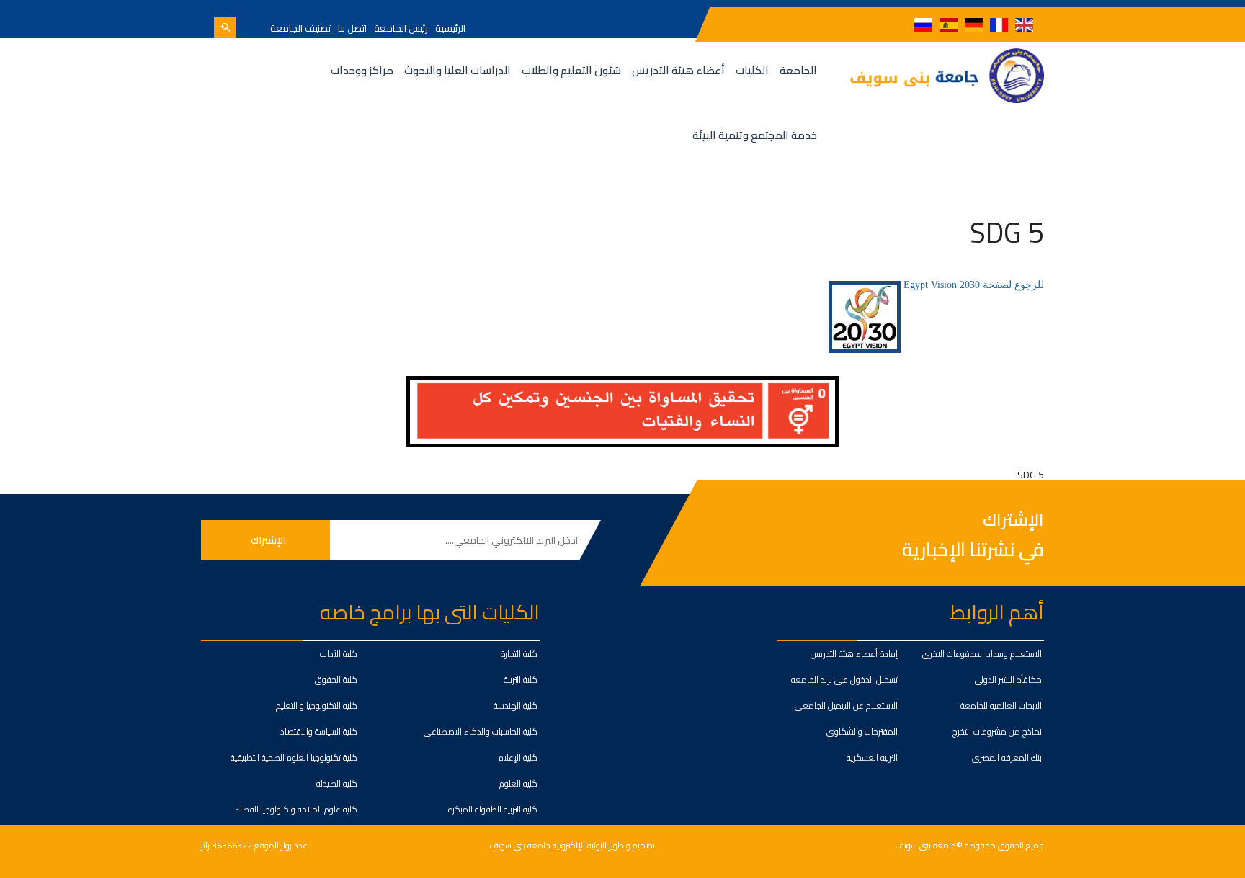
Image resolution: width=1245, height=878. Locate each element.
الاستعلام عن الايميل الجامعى (846, 705)
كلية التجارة (519, 653)
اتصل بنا (352, 28)
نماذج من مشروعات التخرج (997, 731)
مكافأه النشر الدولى (1008, 679)
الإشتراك (1013, 520)
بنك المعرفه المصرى (1007, 757)
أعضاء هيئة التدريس (678, 70)
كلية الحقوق (336, 679)
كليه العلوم (518, 783)
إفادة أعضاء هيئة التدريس (854, 653)
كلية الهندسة (515, 705)
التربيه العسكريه (872, 757)
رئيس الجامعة (401, 28)
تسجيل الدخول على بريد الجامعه (844, 679)
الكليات (752, 70)
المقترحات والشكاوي (862, 731)
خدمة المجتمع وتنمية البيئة (754, 135)
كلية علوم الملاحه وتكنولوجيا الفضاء (296, 809)
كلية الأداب (338, 653)
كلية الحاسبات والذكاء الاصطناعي (480, 731)
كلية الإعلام (518, 757)
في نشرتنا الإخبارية (973, 549)
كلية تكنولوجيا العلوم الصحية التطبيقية (294, 757)
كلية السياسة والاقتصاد (318, 731)
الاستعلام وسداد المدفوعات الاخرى (982, 653)
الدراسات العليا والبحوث (457, 70)
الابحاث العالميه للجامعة (1001, 705)
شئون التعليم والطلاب (571, 70)
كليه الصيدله (336, 783)
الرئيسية (450, 28)
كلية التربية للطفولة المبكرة (492, 809)
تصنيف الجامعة (300, 28)
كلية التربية (520, 679)
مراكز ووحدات (362, 70)
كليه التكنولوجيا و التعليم (316, 705)
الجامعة (798, 70)
